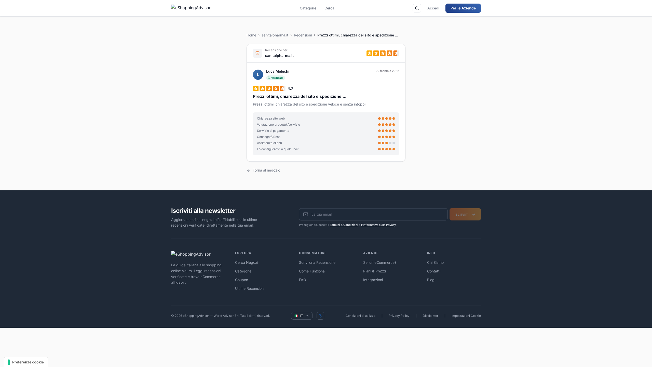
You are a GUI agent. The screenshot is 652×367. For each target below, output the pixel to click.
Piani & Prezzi (374, 271)
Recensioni (303, 35)
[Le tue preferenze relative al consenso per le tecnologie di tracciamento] (26, 362)
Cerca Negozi (246, 262)
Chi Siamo (435, 262)
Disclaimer (430, 316)
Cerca (329, 8)
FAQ (302, 280)
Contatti (433, 271)
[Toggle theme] (320, 316)
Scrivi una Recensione (317, 262)
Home (251, 35)
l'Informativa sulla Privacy (378, 225)
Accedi (433, 8)
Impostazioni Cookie (466, 316)
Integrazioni (373, 280)
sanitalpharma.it (275, 35)
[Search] (417, 8)
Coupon (241, 280)
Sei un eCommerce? (379, 262)
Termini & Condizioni (344, 225)
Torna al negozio (266, 170)
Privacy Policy (399, 316)
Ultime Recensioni (249, 288)
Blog (430, 280)
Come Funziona (312, 271)
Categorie (308, 8)
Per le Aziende (463, 8)
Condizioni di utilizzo (360, 316)
